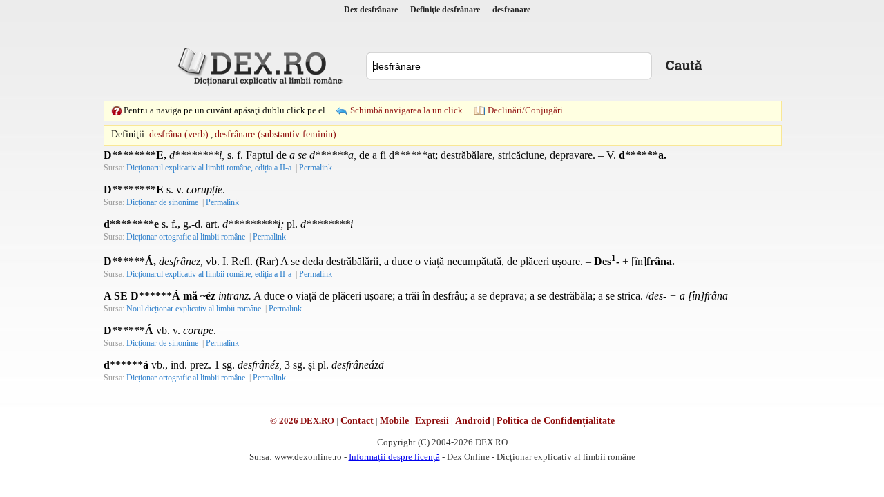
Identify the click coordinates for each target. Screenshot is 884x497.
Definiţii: (129, 134)
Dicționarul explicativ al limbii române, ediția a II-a (208, 168)
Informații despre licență (394, 456)
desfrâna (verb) (179, 134)
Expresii (432, 421)
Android (472, 421)
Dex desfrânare (371, 9)
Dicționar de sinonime (162, 202)
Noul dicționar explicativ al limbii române (193, 308)
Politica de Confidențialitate (556, 421)
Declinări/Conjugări (525, 110)
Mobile (394, 421)
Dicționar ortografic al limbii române (185, 237)
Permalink (315, 168)
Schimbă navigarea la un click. (407, 110)
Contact (357, 421)
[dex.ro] (262, 65)
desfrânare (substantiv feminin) (275, 134)
